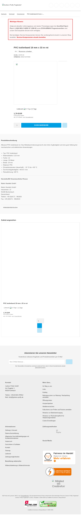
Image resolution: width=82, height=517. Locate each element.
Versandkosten (29, 117)
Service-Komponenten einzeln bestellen (31, 37)
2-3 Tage (33, 109)
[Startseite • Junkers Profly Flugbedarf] (11, 5)
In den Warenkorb (41, 125)
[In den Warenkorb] (39, 325)
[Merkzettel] (67, 5)
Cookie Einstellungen (49, 421)
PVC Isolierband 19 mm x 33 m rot (15, 303)
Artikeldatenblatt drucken (10, 207)
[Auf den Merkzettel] (64, 125)
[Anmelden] (62, 5)
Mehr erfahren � (62, 459)
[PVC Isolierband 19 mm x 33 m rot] (40, 264)
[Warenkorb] (72, 5)
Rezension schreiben (25, 51)
